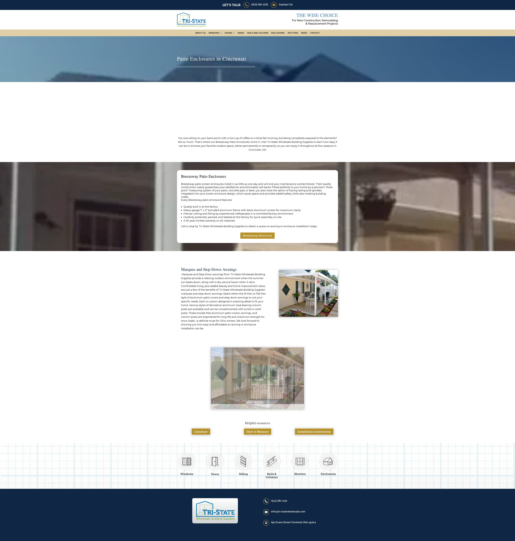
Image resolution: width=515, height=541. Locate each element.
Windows (214, 33)
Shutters (293, 33)
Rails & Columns (272, 470)
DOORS (228, 33)
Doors (215, 469)
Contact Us (286, 4)
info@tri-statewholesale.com (288, 506)
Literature (200, 426)
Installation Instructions (314, 426)
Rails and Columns (257, 33)
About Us (200, 33)
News (304, 33)
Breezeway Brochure (257, 235)
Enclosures (278, 33)
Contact (315, 33)
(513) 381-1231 (259, 4)
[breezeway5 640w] (257, 403)
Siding (241, 33)
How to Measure (257, 426)
